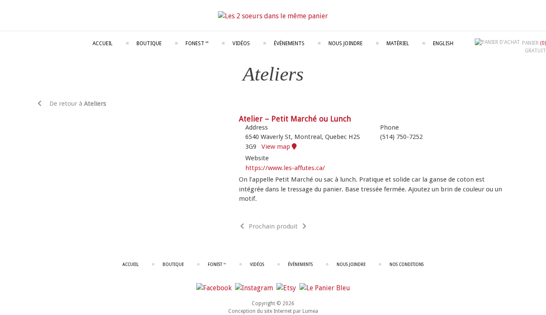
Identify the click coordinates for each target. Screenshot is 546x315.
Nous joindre (345, 43)
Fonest (197, 43)
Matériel (397, 43)
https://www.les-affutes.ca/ (285, 168)
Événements (289, 43)
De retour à (77, 103)
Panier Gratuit (534, 47)
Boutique (149, 43)
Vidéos (241, 43)
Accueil (103, 43)
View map (276, 146)
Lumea (310, 311)
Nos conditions (406, 264)
